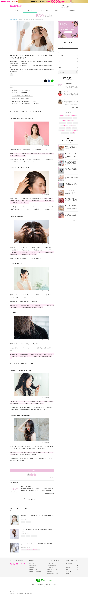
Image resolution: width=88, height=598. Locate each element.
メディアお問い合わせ (51, 565)
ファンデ (75, 130)
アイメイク (60, 53)
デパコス (68, 130)
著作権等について (48, 584)
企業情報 (33, 584)
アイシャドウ (62, 122)
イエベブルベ (72, 125)
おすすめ (28, 535)
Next (51, 477)
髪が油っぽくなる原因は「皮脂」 (20, 93)
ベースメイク (61, 50)
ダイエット (62, 130)
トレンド (69, 122)
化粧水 (74, 127)
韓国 (64, 120)
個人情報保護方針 (40, 584)
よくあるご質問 (71, 10)
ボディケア (60, 55)
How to (11, 75)
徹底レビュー (70, 120)
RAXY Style (30, 10)
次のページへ (31, 470)
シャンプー (29, 549)
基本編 (75, 117)
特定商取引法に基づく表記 (52, 573)
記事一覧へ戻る (32, 499)
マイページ (31, 567)
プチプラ (62, 127)
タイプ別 (72, 132)
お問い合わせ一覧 (20, 593)
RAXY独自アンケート (36, 549)
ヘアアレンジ (34, 535)
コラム (59, 64)
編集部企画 (74, 115)
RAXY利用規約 (50, 571)
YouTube (67, 573)
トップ (16, 10)
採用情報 (54, 584)
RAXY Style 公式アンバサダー (65, 117)
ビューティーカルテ (33, 569)
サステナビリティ (28, 593)
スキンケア (60, 47)
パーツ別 (68, 127)
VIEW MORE (75, 107)
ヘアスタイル (64, 125)
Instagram (68, 567)
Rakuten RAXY (16, 6)
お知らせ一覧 (50, 563)
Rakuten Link (68, 571)
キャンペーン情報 (44, 10)
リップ (75, 122)
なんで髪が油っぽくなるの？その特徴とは (22, 95)
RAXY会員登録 (69, 563)
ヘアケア (14, 73)
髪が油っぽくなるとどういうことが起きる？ (23, 90)
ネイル (59, 61)
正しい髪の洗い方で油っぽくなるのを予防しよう (24, 101)
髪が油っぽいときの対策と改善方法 (20, 98)
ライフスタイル (65, 132)
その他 (59, 67)
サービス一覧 (12, 593)
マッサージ (28, 522)
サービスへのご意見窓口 (52, 569)
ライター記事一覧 (49, 493)
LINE (67, 569)
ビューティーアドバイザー (34, 571)
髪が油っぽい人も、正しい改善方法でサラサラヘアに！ (25, 104)
